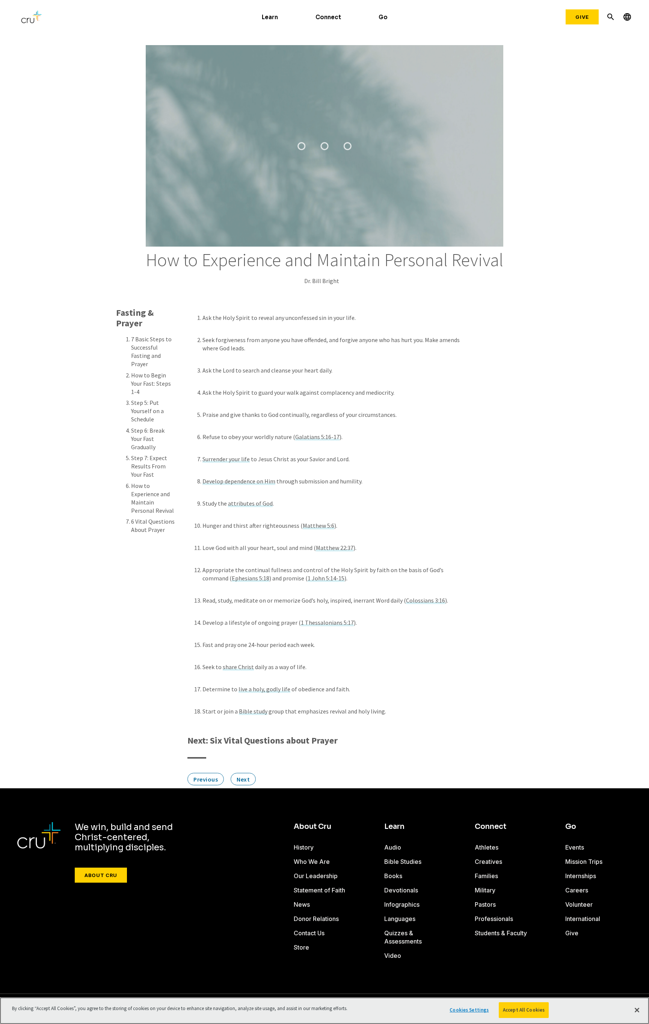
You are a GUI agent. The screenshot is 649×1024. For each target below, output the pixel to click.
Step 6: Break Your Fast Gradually (148, 439)
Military (485, 890)
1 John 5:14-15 (326, 578)
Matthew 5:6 (318, 525)
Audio (392, 847)
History (304, 847)
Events (574, 847)
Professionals (494, 919)
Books (393, 876)
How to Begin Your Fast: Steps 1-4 (151, 383)
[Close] (637, 1010)
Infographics (402, 904)
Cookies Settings (469, 1010)
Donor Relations (316, 919)
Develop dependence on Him (238, 481)
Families (486, 876)
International (582, 919)
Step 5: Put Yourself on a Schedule (147, 411)
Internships (580, 876)
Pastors (485, 904)
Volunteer (579, 904)
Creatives (488, 861)
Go (383, 17)
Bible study (253, 711)
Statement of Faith (319, 890)
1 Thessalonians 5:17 (327, 622)
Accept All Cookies (524, 1010)
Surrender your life (226, 459)
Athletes (486, 847)
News (302, 904)
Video (392, 955)
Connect (328, 17)
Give (582, 17)
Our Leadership (316, 876)
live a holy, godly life (264, 689)
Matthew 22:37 (334, 547)
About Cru (101, 875)
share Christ (238, 667)
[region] (324, 1010)
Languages (399, 919)
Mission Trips (583, 861)
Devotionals (401, 890)
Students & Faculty (501, 933)
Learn (270, 17)
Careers (576, 890)
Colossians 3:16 (425, 600)
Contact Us (309, 933)
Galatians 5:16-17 (317, 437)
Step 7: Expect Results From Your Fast (149, 466)
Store (301, 947)
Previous (205, 779)
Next (243, 779)
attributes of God (250, 503)
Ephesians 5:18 (250, 578)
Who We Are (312, 861)
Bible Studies (402, 861)
